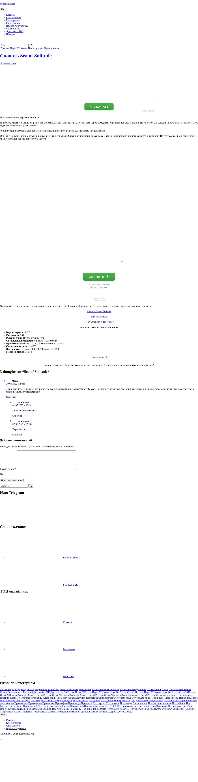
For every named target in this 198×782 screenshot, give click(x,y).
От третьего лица (141, 697)
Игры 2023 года (95, 695)
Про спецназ (77, 706)
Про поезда (126, 703)
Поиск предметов (188, 697)
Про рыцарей (30, 706)
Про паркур (99, 703)
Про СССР (110, 706)
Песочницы (157, 697)
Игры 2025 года (129, 695)
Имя (2, 474)
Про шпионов (89, 709)
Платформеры (35, 48)
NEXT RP (68, 676)
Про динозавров (139, 700)
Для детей (27, 692)
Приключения (51, 48)
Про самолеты (45, 706)
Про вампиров (64, 700)
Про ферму (6, 709)
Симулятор (157, 709)
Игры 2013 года (118, 692)
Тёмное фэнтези (99, 711)
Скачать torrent (99, 357)
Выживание (85, 689)
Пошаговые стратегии (44, 711)
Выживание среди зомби (133, 689)
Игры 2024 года (112, 695)
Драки (53, 692)
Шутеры (10, 34)
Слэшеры (190, 709)
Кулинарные (37, 697)
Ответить (11, 397)
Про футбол (18, 709)
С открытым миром (140, 709)
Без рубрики (27, 689)
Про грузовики (122, 700)
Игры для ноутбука (166, 695)
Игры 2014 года (135, 692)
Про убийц (187, 706)
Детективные (15, 692)
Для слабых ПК (14, 31)
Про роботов (178, 703)
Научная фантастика (87, 697)
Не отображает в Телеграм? (99, 322)
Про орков (86, 703)
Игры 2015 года (152, 692)
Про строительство (127, 706)
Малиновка (69, 649)
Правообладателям (16, 728)
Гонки (164, 689)
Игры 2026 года (147, 695)
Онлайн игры (13, 28)
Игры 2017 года (187, 692)
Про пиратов (112, 703)
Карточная (24, 697)
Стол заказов (13, 23)
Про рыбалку (16, 706)
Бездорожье (41, 689)
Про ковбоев (21, 703)
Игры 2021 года (60, 695)
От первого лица (122, 697)
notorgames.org (7, 3)
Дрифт (3, 692)
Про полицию (140, 703)
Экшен (129, 711)
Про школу (75, 709)
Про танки (161, 706)
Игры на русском (9, 697)
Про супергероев (147, 706)
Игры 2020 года (43, 695)
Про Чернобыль (60, 709)
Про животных (172, 700)
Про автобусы (22, 700)
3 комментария (8, 63)
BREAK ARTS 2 (71, 557)
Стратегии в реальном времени (73, 711)
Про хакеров (32, 709)
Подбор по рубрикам (17, 26)
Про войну (94, 700)
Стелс (17, 711)
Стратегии (26, 711)
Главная (10, 14)
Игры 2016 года (169, 692)
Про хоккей (45, 709)
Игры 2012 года (100, 692)
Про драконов (155, 700)
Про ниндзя (74, 703)
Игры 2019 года (18, 48)
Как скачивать (13, 17)
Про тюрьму (174, 706)
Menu (3, 9)
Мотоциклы (69, 697)
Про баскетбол (48, 700)
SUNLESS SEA (71, 584)
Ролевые (101, 709)
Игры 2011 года (83, 692)
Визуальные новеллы (66, 689)
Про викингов (80, 700)
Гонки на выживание (180, 689)
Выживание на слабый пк (105, 689)
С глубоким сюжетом (118, 709)
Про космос (48, 703)
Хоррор (112, 711)
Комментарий (8, 469)
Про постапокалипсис (159, 703)
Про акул (35, 700)
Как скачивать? (99, 316)
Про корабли (35, 703)
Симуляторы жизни (173, 709)
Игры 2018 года (8, 695)
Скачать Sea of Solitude (26, 55)
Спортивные (6, 711)
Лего (46, 697)
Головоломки (154, 689)
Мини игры (56, 697)
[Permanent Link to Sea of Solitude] (35, 97)
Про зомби (186, 700)
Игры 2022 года (77, 695)
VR (2, 689)
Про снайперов (62, 706)
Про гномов (107, 700)
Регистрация (12, 20)
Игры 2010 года (66, 692)
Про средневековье (94, 706)
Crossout (67, 622)
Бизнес (51, 689)
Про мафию (61, 703)
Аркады (5, 48)
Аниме (7, 689)
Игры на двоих (185, 695)
